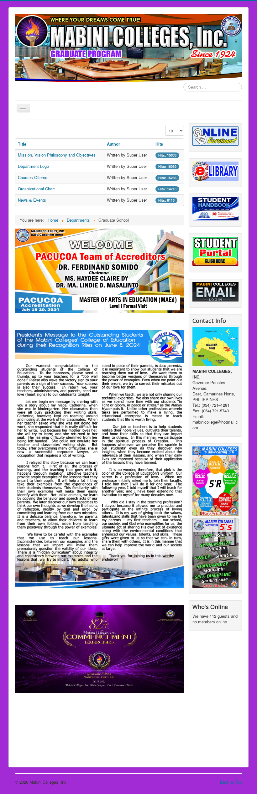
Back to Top (231, 782)
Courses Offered (32, 177)
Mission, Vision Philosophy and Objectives (57, 155)
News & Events (32, 200)
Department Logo (33, 166)
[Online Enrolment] (215, 135)
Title (22, 144)
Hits (159, 144)
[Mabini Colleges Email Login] (215, 291)
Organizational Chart (36, 189)
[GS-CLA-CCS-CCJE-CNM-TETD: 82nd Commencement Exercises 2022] (99, 648)
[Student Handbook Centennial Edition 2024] (215, 208)
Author (113, 144)
